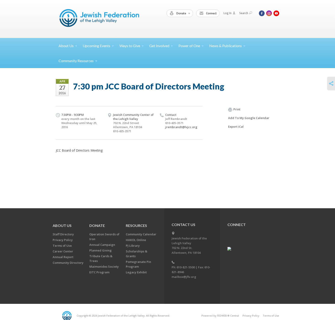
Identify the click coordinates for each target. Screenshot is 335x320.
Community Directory (68, 263)
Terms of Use (62, 246)
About (66, 45)
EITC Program (99, 272)
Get (159, 45)
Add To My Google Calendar (248, 118)
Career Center (63, 251)
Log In (228, 13)
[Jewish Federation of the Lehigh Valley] (100, 18)
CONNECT (236, 224)
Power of (189, 45)
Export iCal (236, 126)
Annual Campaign (102, 245)
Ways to (129, 45)
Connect (211, 13)
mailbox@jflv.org (184, 277)
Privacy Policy (63, 240)
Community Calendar (141, 234)
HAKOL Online (136, 240)
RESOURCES (136, 225)
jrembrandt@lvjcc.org (181, 127)
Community (76, 60)
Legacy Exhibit (136, 272)
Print (236, 109)
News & (225, 45)
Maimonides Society (104, 266)
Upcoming (96, 45)
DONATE (97, 225)
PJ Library (133, 246)
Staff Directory (63, 234)
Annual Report (63, 257)
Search (243, 13)
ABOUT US (62, 225)
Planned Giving (100, 250)
